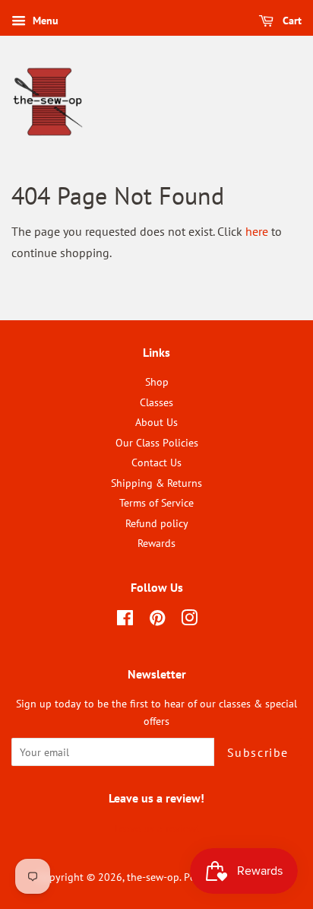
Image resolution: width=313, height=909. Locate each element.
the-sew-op (153, 877)
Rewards (156, 543)
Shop (157, 382)
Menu (44, 20)
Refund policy (156, 523)
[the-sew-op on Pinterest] (157, 621)
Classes (156, 402)
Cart (291, 20)
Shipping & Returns (156, 483)
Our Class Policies (156, 443)
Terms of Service (156, 503)
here (256, 231)
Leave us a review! (157, 828)
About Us (156, 422)
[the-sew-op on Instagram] (189, 621)
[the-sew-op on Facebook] (125, 621)
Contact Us (156, 462)
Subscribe (258, 752)
